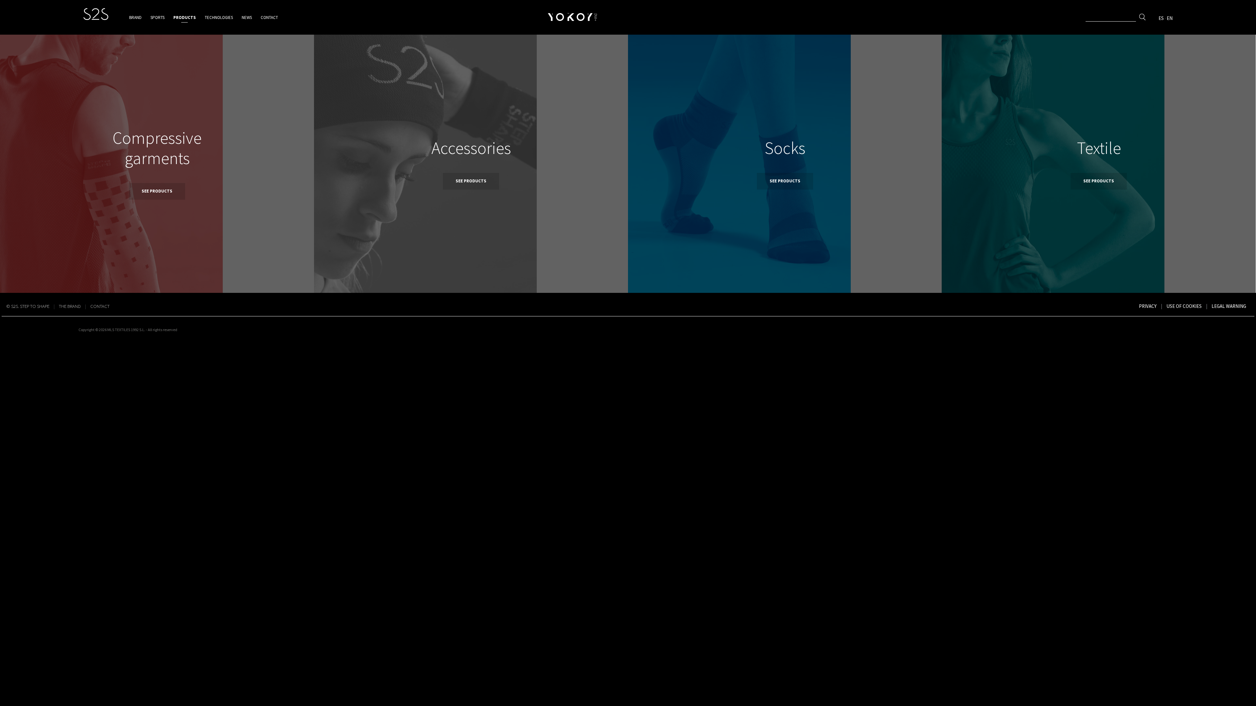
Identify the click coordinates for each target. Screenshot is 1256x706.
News (247, 17)
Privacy (1148, 306)
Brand (135, 17)
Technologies (219, 17)
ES (1161, 18)
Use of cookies (1184, 306)
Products (184, 17)
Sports (157, 17)
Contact (269, 17)
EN (1170, 18)
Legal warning (1229, 306)
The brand (70, 306)
